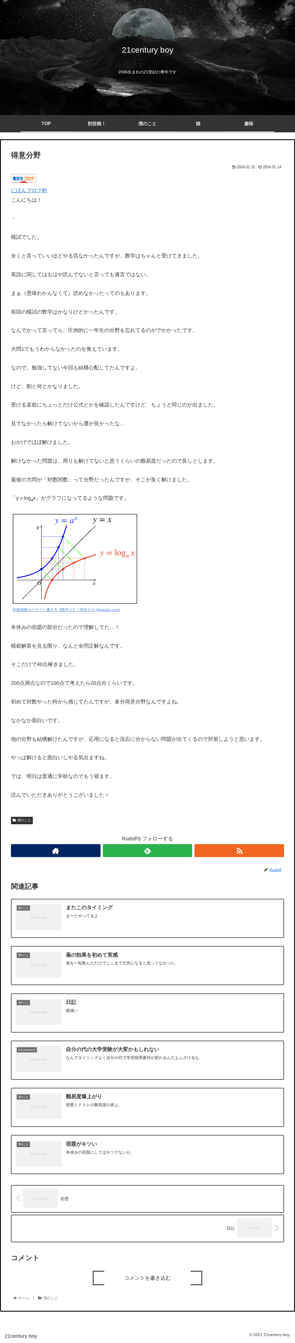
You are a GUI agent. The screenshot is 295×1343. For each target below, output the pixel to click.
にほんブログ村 (29, 190)
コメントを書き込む (147, 1278)
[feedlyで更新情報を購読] (147, 850)
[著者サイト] (56, 850)
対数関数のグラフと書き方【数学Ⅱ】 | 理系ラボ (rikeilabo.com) (66, 610)
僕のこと (24, 820)
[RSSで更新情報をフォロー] (239, 850)
